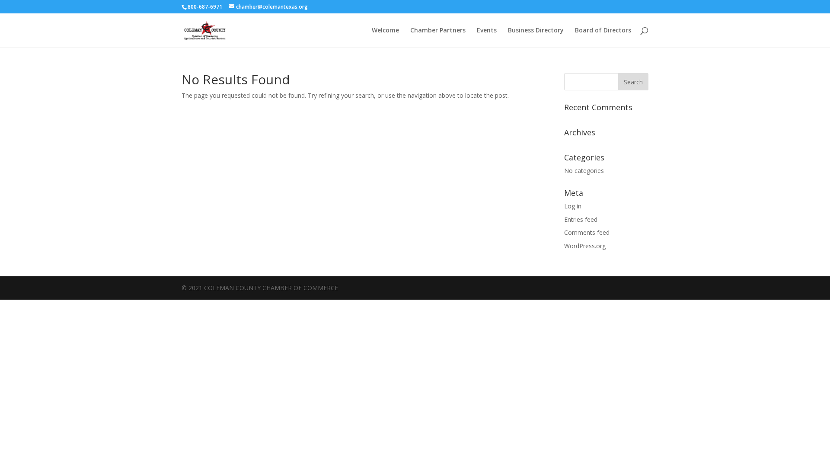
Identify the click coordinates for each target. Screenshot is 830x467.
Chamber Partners (438, 30)
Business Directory (536, 30)
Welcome (385, 30)
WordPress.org (585, 246)
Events (487, 30)
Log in (572, 206)
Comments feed (587, 232)
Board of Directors (603, 30)
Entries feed (580, 219)
